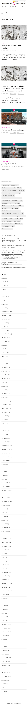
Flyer (9, 193)
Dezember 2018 (5, 490)
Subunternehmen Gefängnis (13, 130)
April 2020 (4, 430)
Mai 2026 (3, 285)
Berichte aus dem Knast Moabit (11, 47)
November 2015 (5, 628)
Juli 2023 (3, 345)
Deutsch (17, 1)
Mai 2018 (3, 516)
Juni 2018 (3, 512)
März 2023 (4, 352)
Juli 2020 (3, 419)
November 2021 (5, 375)
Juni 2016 (3, 602)
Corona (4, 190)
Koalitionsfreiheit (6, 213)
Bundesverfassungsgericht (8, 187)
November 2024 (5, 315)
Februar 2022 (5, 367)
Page (22, 213)
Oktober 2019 (5, 453)
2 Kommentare (21, 51)
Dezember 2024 (5, 311)
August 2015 (4, 635)
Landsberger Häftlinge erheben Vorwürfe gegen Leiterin (12, 246)
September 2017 (5, 546)
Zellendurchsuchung (7, 228)
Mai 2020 (3, 427)
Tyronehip (4, 267)
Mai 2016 (3, 605)
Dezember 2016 (5, 579)
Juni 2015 (3, 643)
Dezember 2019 (5, 445)
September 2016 (5, 590)
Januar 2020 (4, 442)
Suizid (21, 218)
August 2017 (4, 550)
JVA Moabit (13, 205)
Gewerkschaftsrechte (7, 198)
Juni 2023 (3, 349)
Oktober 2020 (5, 408)
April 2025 (4, 304)
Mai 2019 (3, 471)
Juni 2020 (3, 423)
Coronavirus (21, 190)
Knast (11, 211)
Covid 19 (4, 193)
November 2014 (5, 669)
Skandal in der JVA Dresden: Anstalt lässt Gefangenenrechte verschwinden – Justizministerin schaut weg (12, 257)
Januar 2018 (4, 531)
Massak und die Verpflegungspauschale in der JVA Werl (11, 263)
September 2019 (5, 457)
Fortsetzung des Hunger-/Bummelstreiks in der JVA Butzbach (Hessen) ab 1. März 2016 (13, 240)
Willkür (13, 226)
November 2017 (5, 538)
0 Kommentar (20, 132)
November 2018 (5, 494)
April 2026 (4, 289)
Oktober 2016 (5, 587)
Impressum (10, 703)
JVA (10, 203)
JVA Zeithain (5, 211)
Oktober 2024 (5, 319)
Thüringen (9, 221)
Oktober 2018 (5, 497)
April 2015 (3, 650)
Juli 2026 (3, 278)
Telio (3, 221)
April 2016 (4, 609)
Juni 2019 (3, 468)
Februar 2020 (5, 438)
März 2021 (4, 390)
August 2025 (4, 296)
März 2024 (4, 330)
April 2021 (3, 386)
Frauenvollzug (16, 193)
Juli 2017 (3, 553)
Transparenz (17, 221)
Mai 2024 (3, 326)
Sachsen (11, 218)
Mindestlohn (16, 213)
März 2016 (4, 613)
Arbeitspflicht (5, 185)
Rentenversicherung (13, 216)
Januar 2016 (4, 620)
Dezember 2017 (5, 535)
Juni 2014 (3, 687)
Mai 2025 (3, 300)
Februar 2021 (4, 393)
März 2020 (4, 434)
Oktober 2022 (5, 356)
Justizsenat (5, 203)
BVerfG (19, 187)
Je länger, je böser (8, 163)
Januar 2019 (4, 486)
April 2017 (3, 564)
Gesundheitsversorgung (8, 195)
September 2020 (5, 412)
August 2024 (4, 323)
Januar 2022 (4, 371)
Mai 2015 (3, 646)
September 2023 (5, 341)
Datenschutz (17, 703)
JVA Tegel (20, 205)
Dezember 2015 (5, 624)
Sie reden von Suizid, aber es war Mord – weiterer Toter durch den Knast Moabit (13, 88)
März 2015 (4, 654)
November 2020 (5, 404)
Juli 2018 (3, 509)
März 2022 (4, 363)
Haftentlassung (6, 200)
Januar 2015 (4, 661)
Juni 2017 (3, 557)
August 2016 (4, 594)
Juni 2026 (3, 282)
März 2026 (4, 293)
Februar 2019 (4, 483)
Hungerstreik (15, 200)
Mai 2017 (3, 561)
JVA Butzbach (16, 203)
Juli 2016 (3, 598)
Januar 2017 (4, 576)
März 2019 (4, 479)
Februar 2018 (4, 527)
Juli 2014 (3, 684)
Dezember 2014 (5, 665)
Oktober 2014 (5, 672)
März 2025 (4, 308)
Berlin (3, 43)
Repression (22, 216)
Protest (4, 216)
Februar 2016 (4, 617)
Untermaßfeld (18, 223)
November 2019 (5, 449)
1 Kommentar (21, 93)
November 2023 (5, 334)
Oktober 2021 (5, 378)
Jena (21, 200)
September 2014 (5, 676)
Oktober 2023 (5, 337)
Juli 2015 (3, 639)
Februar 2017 (4, 572)
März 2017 (4, 568)
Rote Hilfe (4, 218)
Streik (16, 218)
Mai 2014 (3, 691)
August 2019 (4, 460)
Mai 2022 (3, 360)
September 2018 (5, 501)
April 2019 (4, 475)
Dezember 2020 (5, 401)
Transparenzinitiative (7, 223)
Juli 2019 (3, 464)
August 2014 (4, 680)
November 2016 (5, 583)
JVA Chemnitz (5, 205)
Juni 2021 (3, 382)
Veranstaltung (5, 226)
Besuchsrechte (14, 185)
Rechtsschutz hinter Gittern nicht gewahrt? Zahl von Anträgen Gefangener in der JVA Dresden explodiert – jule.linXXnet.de (13, 252)
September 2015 (5, 631)
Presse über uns (6, 127)
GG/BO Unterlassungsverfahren (17, 267)
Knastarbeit (18, 211)
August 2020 (4, 416)
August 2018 (4, 505)
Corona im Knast (12, 190)
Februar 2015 (4, 658)
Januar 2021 (4, 397)
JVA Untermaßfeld (13, 208)
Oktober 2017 (5, 542)
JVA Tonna (4, 208)
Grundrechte (18, 198)
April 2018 (3, 520)
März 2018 (4, 524)
